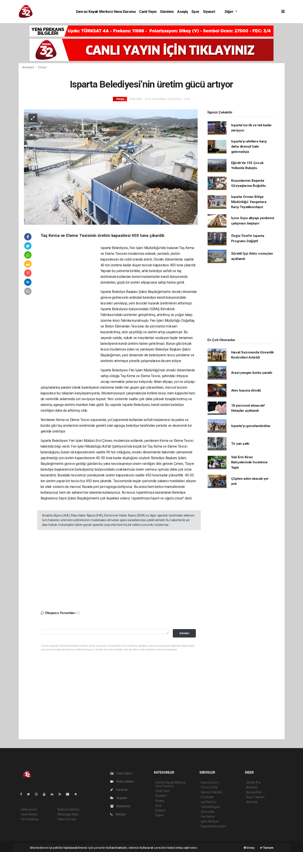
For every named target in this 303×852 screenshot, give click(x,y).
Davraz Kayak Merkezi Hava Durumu (106, 12)
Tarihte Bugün (210, 807)
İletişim (120, 814)
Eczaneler (207, 797)
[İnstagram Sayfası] (38, 794)
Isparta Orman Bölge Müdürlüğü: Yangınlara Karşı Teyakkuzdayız (248, 202)
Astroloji (251, 802)
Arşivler (121, 798)
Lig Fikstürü (208, 802)
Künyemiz (123, 806)
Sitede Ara (253, 782)
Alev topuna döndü (246, 390)
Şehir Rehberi (210, 821)
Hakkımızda (29, 809)
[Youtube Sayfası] (46, 794)
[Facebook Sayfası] (23, 794)
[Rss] (62, 794)
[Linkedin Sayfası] (54, 794)
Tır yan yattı (240, 444)
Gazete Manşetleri (213, 826)
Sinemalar (208, 811)
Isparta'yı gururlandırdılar (251, 426)
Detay (250, 847)
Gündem (167, 12)
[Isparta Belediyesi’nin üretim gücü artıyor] (111, 166)
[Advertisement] (70, 312)
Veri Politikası (30, 819)
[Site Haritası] (69, 794)
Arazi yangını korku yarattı (251, 373)
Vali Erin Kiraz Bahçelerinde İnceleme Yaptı (249, 462)
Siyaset (209, 12)
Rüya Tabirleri (255, 797)
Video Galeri (125, 781)
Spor (195, 12)
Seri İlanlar (208, 816)
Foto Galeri (124, 773)
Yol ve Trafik (209, 787)
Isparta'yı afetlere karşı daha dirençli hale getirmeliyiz (249, 146)
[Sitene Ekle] (78, 794)
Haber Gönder (66, 819)
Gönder (184, 633)
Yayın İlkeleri (29, 814)
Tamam (268, 847)
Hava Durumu (210, 782)
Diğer (229, 12)
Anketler (252, 787)
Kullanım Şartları (68, 809)
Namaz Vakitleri (211, 792)
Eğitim (159, 815)
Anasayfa (28, 67)
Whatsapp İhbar (68, 814)
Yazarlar (121, 790)
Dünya (42, 67)
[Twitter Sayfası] (30, 794)
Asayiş (182, 12)
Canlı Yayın (147, 12)
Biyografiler (254, 792)
